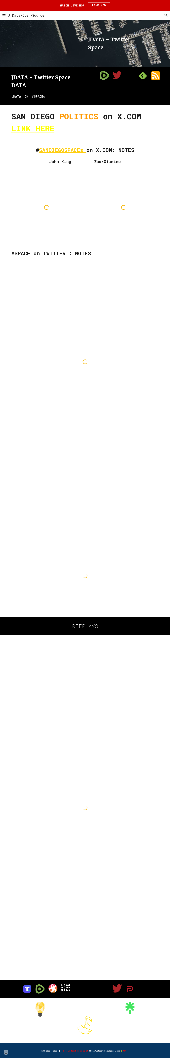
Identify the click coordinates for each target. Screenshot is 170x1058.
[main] (117, 43)
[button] (4, 15)
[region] (85, 5)
